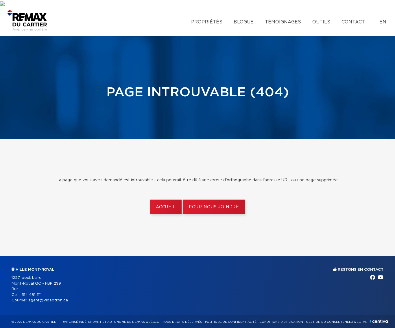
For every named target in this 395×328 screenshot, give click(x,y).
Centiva (379, 321)
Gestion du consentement (329, 321)
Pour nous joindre (214, 207)
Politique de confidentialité (230, 321)
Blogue (244, 22)
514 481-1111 (31, 295)
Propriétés (206, 22)
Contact (353, 22)
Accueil (166, 207)
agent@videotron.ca (48, 300)
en (382, 22)
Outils (321, 22)
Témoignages (283, 22)
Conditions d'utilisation (281, 321)
